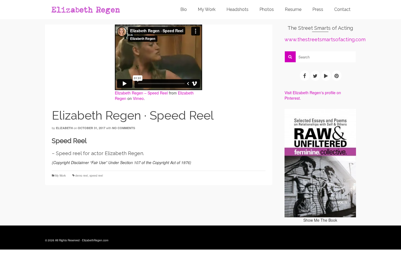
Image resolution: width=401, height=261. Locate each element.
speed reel (96, 175)
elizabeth (64, 128)
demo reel (81, 175)
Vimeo (138, 98)
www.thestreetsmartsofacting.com (325, 39)
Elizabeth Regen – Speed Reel (141, 93)
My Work (60, 175)
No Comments (123, 128)
